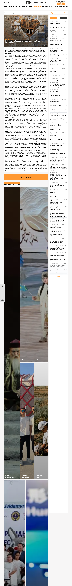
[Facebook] (4, 3)
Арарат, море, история (56, 65)
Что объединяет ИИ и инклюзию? (56, 70)
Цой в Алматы (53, 196)
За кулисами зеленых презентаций (55, 96)
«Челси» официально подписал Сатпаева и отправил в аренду (58, 260)
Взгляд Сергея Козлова (56, 111)
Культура (47, 6)
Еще (41, 9)
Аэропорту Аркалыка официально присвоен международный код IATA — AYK (57, 233)
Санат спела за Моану (56, 56)
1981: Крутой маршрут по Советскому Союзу (56, 208)
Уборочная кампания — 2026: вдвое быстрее (58, 134)
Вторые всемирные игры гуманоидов (56, 45)
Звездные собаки (54, 36)
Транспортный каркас (56, 75)
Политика (11, 6)
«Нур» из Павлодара (55, 31)
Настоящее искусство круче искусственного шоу (57, 124)
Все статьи (58, 276)
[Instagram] (8, 3)
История (22, 13)
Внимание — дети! (55, 129)
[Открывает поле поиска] (67, 3)
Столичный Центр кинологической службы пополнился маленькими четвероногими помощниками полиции (58, 152)
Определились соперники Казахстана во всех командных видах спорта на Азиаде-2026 (58, 215)
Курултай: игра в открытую (57, 145)
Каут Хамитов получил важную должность (58, 191)
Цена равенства (54, 101)
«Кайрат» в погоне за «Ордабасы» (55, 61)
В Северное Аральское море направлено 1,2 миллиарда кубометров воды (57, 160)
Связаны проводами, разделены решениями (58, 106)
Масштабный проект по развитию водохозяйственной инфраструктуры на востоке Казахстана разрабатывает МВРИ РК (58, 177)
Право (30, 6)
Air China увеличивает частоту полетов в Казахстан (58, 226)
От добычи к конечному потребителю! (56, 51)
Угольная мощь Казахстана (57, 80)
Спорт (56, 6)
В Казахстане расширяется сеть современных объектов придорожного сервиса (58, 241)
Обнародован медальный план (58, 27)
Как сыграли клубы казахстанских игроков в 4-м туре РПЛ (57, 185)
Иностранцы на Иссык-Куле (57, 119)
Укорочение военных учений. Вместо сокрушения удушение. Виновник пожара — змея (58, 86)
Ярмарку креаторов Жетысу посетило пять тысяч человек (58, 221)
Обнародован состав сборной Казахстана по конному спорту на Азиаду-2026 (58, 202)
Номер (5, 6)
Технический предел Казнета (58, 115)
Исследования (37, 6)
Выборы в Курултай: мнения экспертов (57, 140)
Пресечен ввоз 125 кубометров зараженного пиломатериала (58, 254)
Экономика (18, 6)
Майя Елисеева (54, 91)
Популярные (63, 17)
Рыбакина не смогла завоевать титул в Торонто (58, 271)
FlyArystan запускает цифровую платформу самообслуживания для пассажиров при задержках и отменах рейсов (58, 168)
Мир (43, 6)
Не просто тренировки (56, 40)
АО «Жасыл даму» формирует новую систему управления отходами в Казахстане (58, 248)
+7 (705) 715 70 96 (25, 177)
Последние (53, 17)
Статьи (6, 13)
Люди (52, 6)
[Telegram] (6, 3)
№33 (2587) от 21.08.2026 (12, 185)
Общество (24, 6)
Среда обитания (63, 6)
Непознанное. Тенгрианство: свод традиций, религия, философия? (46, 13)
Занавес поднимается (56, 23)
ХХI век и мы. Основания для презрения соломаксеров (57, 265)
